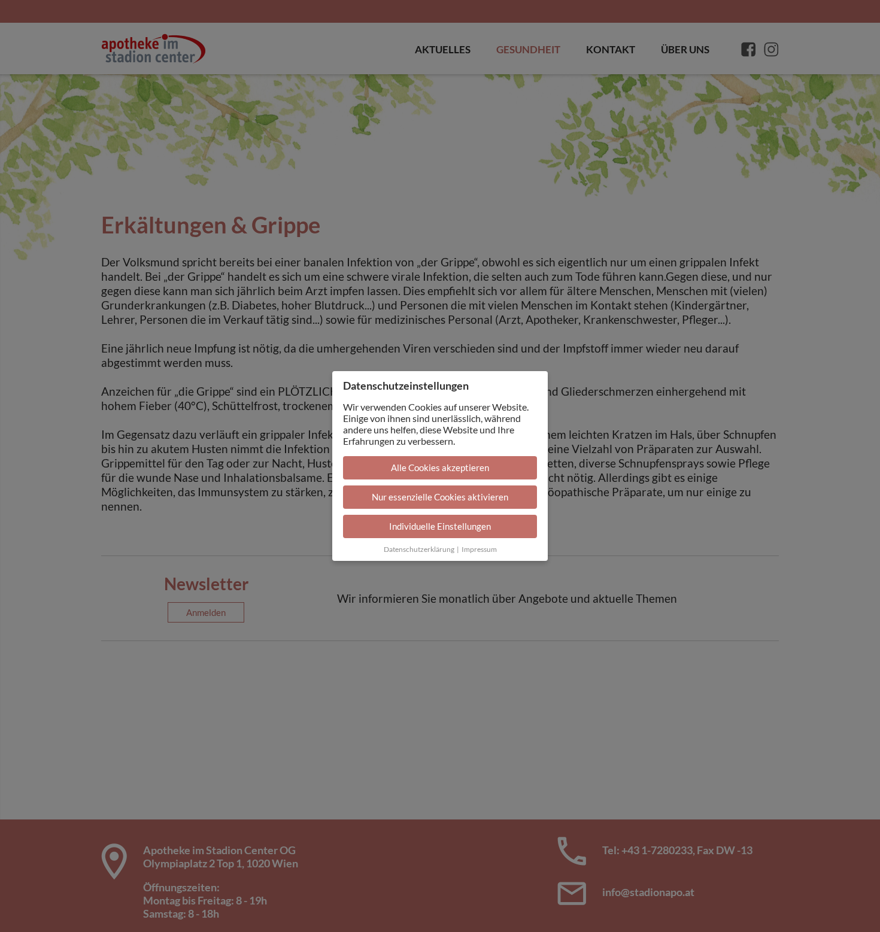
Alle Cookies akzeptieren (440, 467)
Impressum (479, 549)
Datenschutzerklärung (419, 549)
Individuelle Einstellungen (440, 526)
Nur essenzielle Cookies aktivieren (440, 496)
